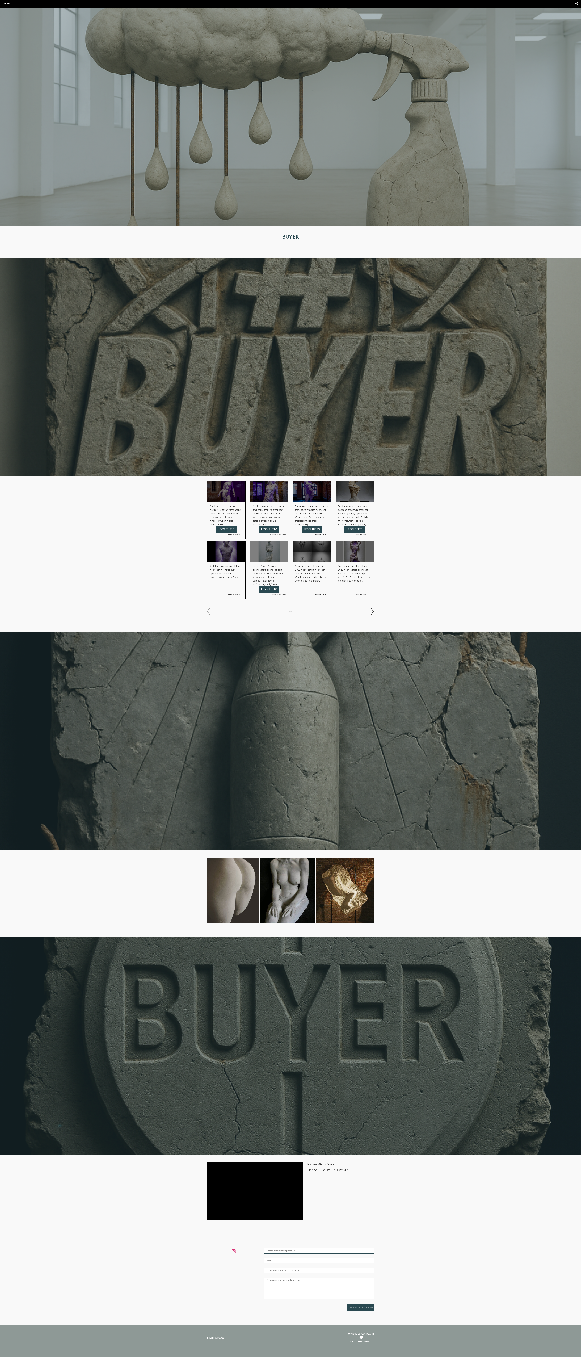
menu (6, 4)
